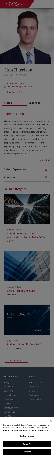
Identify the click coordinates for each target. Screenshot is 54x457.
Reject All (27, 444)
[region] (27, 437)
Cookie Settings (27, 436)
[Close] (51, 421)
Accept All (26, 452)
